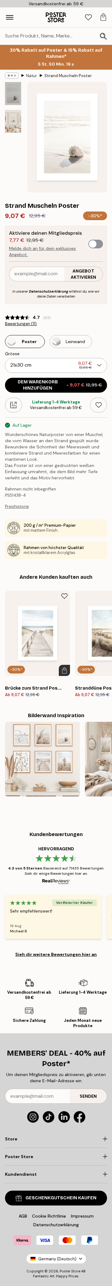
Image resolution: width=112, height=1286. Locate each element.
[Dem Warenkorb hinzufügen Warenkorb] (64, 670)
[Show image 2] (13, 121)
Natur (31, 75)
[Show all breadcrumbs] (12, 75)
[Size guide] (13, 405)
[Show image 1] (13, 93)
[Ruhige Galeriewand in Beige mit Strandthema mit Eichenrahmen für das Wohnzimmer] (42, 759)
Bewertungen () (21, 323)
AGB (23, 1216)
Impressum (82, 1216)
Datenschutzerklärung (48, 291)
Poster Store (70, 1271)
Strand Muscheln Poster (68, 75)
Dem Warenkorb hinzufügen (60, 385)
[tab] (88, 17)
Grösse (12, 353)
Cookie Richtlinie (49, 1216)
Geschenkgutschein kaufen (61, 1198)
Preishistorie (17, 506)
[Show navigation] (9, 17)
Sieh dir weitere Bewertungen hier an (56, 954)
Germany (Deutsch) (57, 1259)
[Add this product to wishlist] (98, 405)
